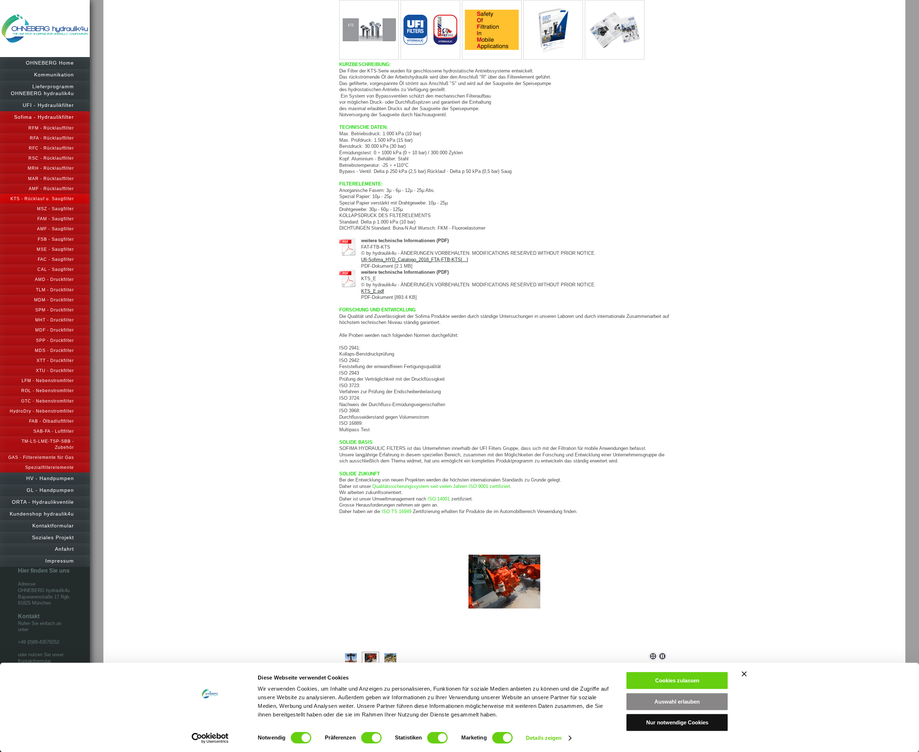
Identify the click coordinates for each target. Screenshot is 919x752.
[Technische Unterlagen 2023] (615, 30)
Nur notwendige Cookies (677, 722)
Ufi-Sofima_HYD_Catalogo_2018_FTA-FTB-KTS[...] (414, 259)
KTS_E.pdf (372, 291)
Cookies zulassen (677, 680)
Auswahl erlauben (677, 702)
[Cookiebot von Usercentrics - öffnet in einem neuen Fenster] (210, 738)
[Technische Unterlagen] (553, 30)
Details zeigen (543, 738)
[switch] (371, 737)
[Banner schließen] (744, 673)
